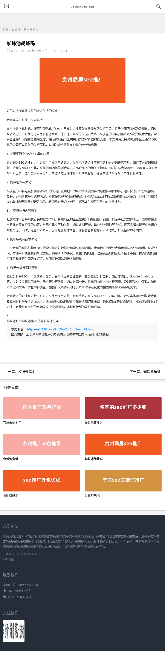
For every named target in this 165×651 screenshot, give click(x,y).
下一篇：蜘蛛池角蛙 (145, 371)
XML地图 (8, 559)
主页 (5, 30)
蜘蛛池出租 (19, 30)
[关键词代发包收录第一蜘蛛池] (82, 7)
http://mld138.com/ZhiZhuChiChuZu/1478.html (61, 329)
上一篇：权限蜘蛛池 (20, 371)
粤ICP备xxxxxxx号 (28, 554)
